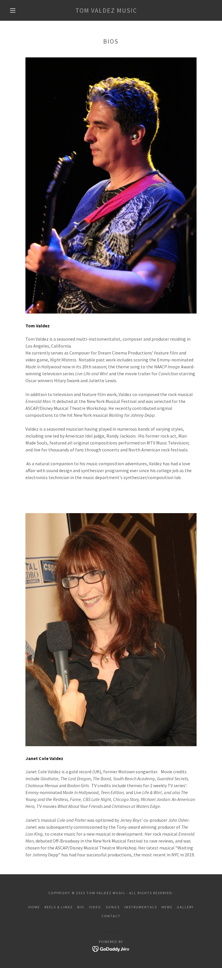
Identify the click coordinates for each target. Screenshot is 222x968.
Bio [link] (80, 907)
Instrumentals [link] (140, 907)
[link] (106, 11)
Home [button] (34, 907)
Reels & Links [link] (59, 907)
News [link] (167, 907)
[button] (12, 10)
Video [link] (95, 907)
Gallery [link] (185, 907)
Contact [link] (111, 916)
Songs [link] (112, 907)
